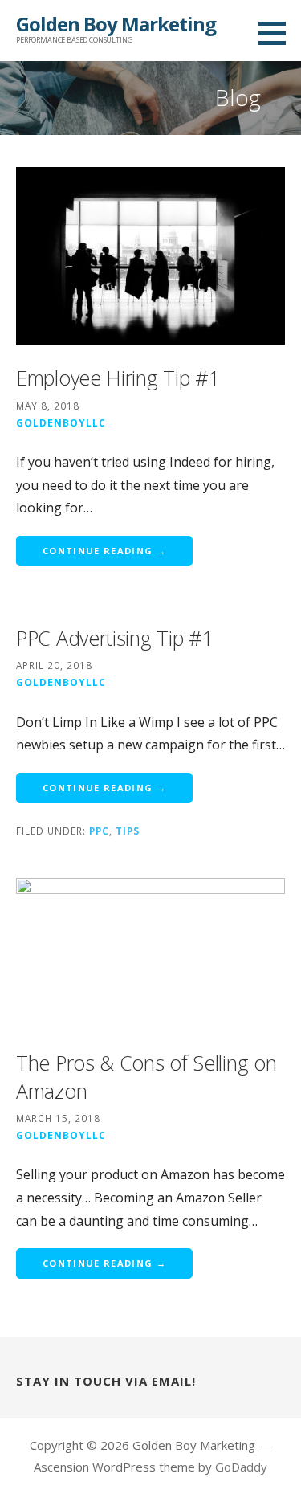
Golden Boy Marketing (116, 23)
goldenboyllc (61, 422)
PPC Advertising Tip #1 (114, 637)
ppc (99, 830)
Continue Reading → (104, 551)
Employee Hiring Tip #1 (117, 377)
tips (128, 830)
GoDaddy (241, 1467)
